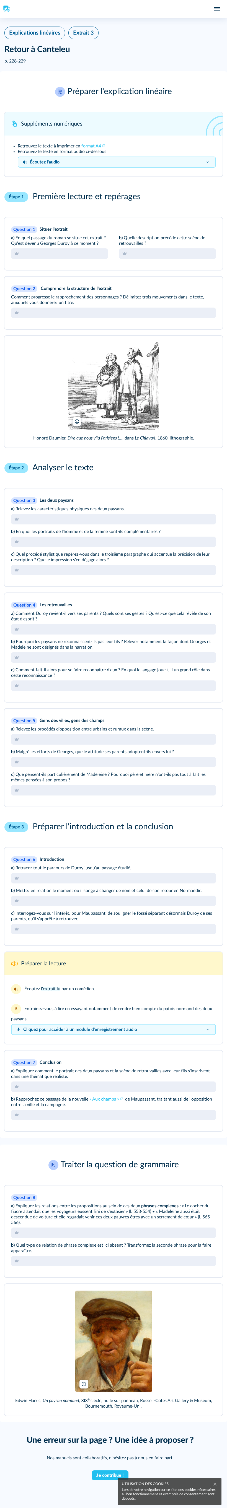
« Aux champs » (104, 1099)
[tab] (59, 253)
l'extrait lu (50, 989)
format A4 (91, 146)
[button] (113, 92)
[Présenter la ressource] (211, 124)
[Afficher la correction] (199, 229)
